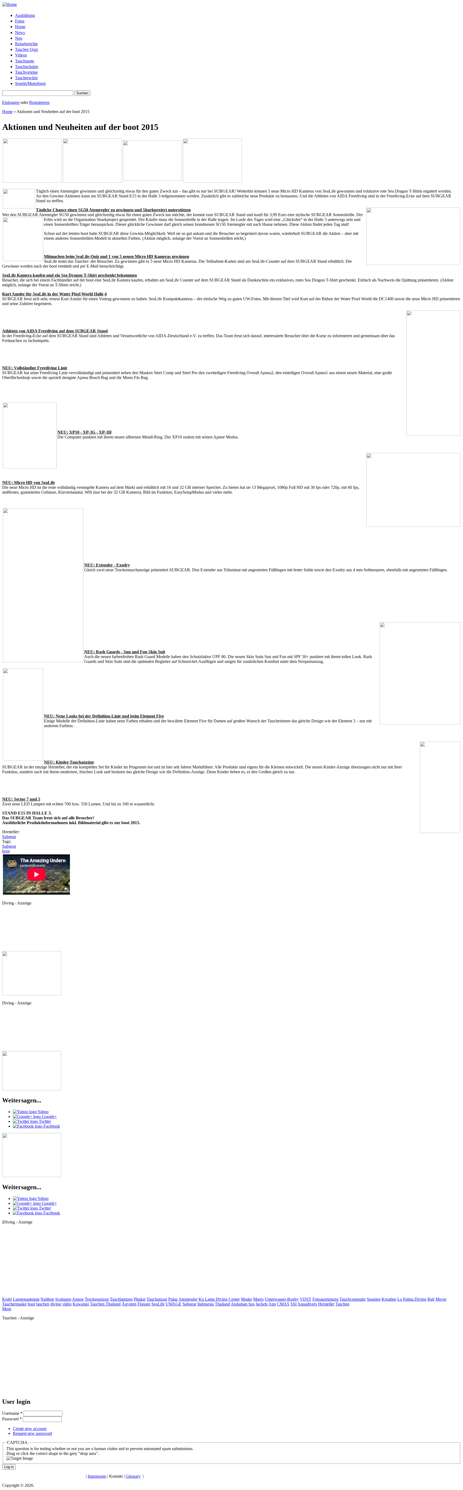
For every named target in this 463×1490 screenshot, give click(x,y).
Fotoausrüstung (325, 1299)
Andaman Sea (243, 1304)
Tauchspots (24, 61)
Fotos (19, 21)
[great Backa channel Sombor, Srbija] (31, 1175)
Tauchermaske (14, 1304)
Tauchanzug (157, 1299)
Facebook (51, 1126)
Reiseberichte (26, 44)
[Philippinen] (212, 181)
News (20, 32)
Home (20, 26)
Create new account (29, 1428)
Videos (21, 55)
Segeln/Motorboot (30, 83)
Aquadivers (307, 1304)
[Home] (9, 4)
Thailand (222, 1304)
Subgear (9, 836)
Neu (18, 38)
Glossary (133, 1476)
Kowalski (81, 1304)
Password (12, 1419)
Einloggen (11, 102)
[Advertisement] (26, 930)
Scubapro (63, 1299)
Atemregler (187, 1299)
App (272, 1304)
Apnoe (78, 1299)
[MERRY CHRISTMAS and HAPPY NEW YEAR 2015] (31, 1089)
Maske (246, 1299)
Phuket (139, 1299)
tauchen (42, 1304)
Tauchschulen (26, 66)
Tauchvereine (26, 72)
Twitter (44, 1121)
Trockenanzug (97, 1299)
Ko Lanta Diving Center (219, 1299)
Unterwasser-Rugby (282, 1299)
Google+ (49, 1116)
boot (6, 851)
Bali (430, 1299)
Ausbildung (25, 15)
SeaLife (158, 1304)
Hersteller (326, 1304)
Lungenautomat (26, 1299)
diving (55, 1304)
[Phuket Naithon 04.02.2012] (152, 179)
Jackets (262, 1304)
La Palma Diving (411, 1299)
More (6, 1309)
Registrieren (39, 102)
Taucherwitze (26, 78)
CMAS (283, 1304)
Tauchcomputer (352, 1299)
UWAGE (173, 1304)
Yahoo (42, 1111)
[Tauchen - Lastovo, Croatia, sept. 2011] (32, 181)
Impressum (97, 1476)
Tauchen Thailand (105, 1304)
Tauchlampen (121, 1299)
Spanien (373, 1299)
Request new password (32, 1433)
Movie (440, 1299)
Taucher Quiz (26, 49)
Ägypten (129, 1304)
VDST (305, 1299)
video (67, 1304)
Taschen (342, 1304)
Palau (173, 1299)
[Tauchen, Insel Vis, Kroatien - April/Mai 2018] (92, 181)
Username (12, 1413)
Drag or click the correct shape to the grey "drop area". (52, 1453)
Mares (258, 1299)
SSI (293, 1304)
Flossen (143, 1304)
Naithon (47, 1299)
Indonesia (205, 1304)
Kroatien (389, 1299)
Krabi (7, 1299)
